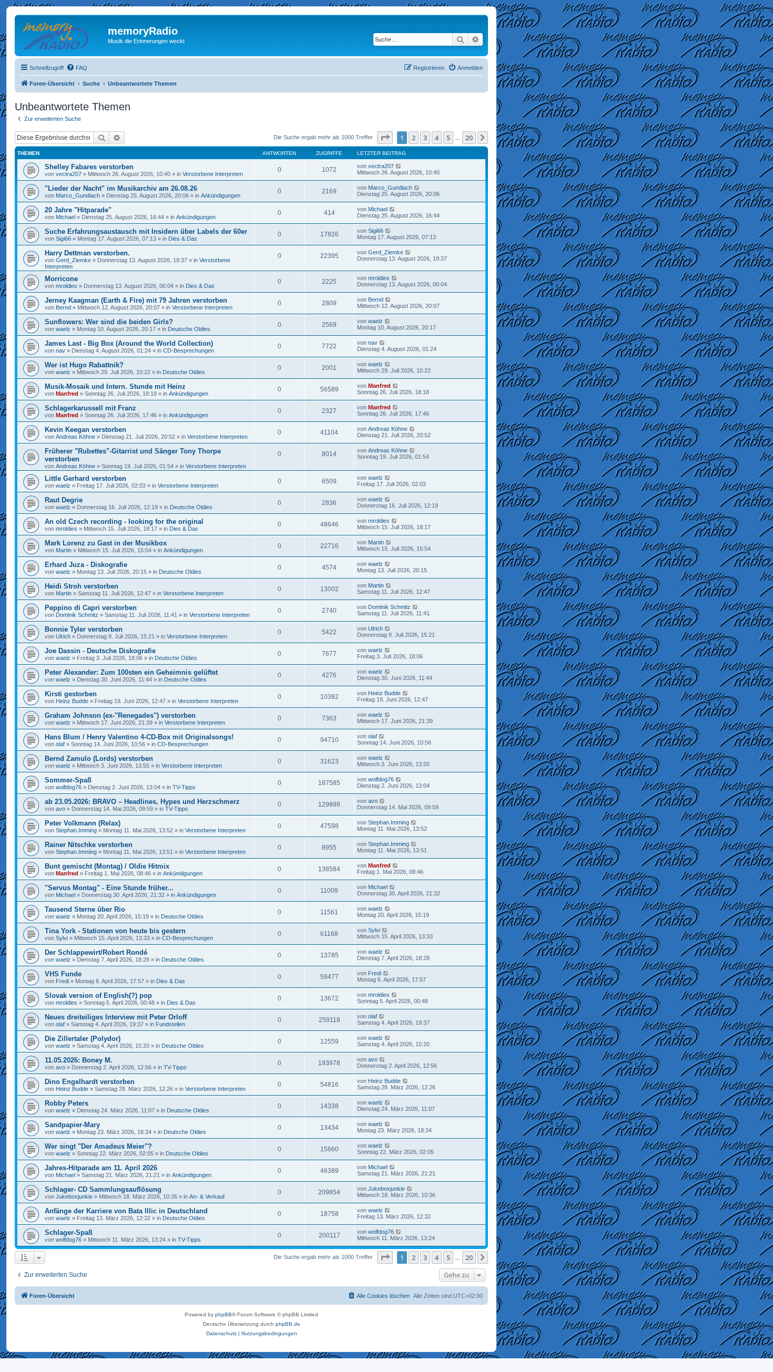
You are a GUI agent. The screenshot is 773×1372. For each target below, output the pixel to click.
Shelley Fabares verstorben (89, 167)
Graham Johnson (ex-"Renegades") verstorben (120, 715)
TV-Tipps (184, 787)
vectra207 (69, 174)
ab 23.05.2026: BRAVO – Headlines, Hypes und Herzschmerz (142, 802)
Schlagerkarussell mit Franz (90, 408)
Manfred (67, 393)
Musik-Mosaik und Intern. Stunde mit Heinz (115, 386)
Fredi (62, 981)
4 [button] (437, 137)
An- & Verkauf (207, 1196)
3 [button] (425, 137)
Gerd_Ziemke (73, 260)
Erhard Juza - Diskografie (86, 565)
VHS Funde (63, 974)
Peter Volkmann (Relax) (82, 823)
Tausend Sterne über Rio (85, 909)
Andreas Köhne (75, 437)
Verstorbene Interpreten (212, 174)
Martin (64, 550)
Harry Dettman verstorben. (87, 253)
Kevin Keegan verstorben (85, 430)
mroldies (66, 286)
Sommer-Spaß (68, 780)
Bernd (63, 307)
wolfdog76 (69, 787)
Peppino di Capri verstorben (91, 608)
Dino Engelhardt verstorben (90, 1082)
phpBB (223, 1314)
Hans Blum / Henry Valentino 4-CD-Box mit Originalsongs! (139, 737)
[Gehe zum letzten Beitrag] (398, 166)
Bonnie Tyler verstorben (84, 629)
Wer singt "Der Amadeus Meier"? (98, 1146)
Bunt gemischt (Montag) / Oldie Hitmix (107, 866)
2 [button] (413, 137)
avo (60, 809)
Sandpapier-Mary (72, 1125)
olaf (60, 744)
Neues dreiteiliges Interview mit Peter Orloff (116, 1017)
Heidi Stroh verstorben (81, 586)
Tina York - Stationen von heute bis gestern (115, 931)
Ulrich (63, 636)
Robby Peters (66, 1103)
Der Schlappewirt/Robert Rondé (96, 952)
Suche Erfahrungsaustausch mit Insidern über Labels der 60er (146, 231)
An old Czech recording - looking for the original (124, 521)
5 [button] (448, 137)
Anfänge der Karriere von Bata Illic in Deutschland (126, 1211)
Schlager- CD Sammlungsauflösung (103, 1189)
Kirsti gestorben (71, 694)
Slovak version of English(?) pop (98, 995)
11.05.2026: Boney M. (79, 1060)
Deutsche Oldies (189, 329)
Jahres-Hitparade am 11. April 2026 (101, 1168)
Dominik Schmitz (77, 615)
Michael (65, 217)
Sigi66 (63, 238)
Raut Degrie (64, 500)
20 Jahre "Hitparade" (78, 210)
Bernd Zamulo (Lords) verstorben (99, 758)
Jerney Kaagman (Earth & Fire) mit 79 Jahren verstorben (136, 300)
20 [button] (469, 137)
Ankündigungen (220, 195)
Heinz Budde (72, 701)
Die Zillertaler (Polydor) (82, 1039)
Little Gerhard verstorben (85, 478)
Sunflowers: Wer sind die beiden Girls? (109, 322)
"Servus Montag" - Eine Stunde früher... (109, 888)
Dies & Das (182, 238)
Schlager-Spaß (69, 1232)
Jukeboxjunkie (74, 1196)
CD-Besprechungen (188, 350)
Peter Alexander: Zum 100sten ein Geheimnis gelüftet (131, 672)
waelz (63, 329)
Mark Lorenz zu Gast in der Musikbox (106, 543)
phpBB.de (288, 1324)
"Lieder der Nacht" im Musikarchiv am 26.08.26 (121, 188)
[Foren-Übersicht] (62, 34)
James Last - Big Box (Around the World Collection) (129, 343)
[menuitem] (76, 67)
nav (60, 350)
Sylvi (62, 938)
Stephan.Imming (76, 830)
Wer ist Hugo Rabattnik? (84, 365)
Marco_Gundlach (78, 195)
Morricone (61, 279)
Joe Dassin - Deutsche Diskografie (100, 651)
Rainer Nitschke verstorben (89, 845)
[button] (385, 137)
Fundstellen (170, 1024)
